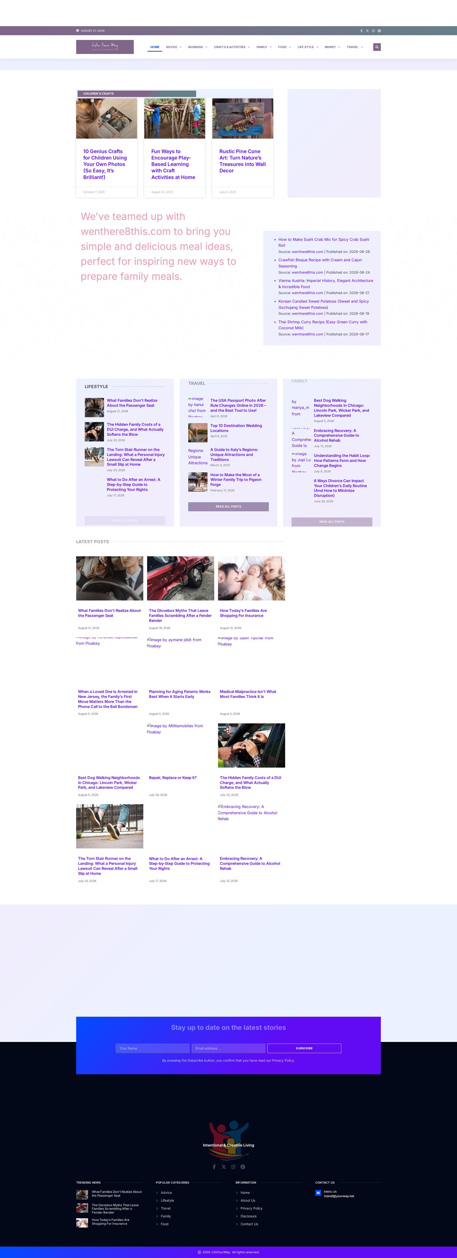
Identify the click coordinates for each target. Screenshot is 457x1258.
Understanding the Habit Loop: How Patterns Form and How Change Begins (342, 460)
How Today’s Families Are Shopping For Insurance (243, 613)
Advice (171, 47)
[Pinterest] (379, 30)
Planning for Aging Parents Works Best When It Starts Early (180, 694)
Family (262, 47)
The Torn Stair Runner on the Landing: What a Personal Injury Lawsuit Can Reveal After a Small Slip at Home (136, 457)
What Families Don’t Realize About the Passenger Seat (132, 403)
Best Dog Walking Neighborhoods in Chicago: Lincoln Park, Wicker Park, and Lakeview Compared (341, 407)
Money (330, 47)
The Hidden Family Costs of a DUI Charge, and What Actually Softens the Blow (135, 429)
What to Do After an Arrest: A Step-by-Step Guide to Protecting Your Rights (133, 484)
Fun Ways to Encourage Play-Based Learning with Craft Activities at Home (173, 164)
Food (282, 47)
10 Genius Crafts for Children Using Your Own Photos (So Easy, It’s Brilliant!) (105, 164)
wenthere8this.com (307, 252)
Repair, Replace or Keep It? (173, 777)
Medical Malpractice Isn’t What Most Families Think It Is (248, 694)
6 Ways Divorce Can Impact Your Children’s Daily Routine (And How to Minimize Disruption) (340, 488)
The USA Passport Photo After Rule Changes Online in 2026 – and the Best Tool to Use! (238, 405)
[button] (377, 47)
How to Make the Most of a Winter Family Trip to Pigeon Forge (236, 479)
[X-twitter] (367, 30)
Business (195, 47)
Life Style (306, 47)
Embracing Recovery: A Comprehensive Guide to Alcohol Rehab (336, 435)
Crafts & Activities (230, 47)
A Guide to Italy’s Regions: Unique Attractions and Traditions (234, 454)
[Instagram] (373, 30)
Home (154, 47)
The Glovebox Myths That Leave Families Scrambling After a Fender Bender (180, 615)
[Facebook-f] (361, 30)
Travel (352, 47)
